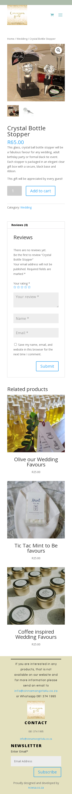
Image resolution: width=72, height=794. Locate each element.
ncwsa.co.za (36, 787)
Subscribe (47, 772)
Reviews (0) (19, 225)
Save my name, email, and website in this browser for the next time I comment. (33, 349)
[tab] (36, 225)
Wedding (22, 38)
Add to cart (40, 191)
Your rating (21, 283)
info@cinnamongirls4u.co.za (36, 690)
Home (10, 38)
